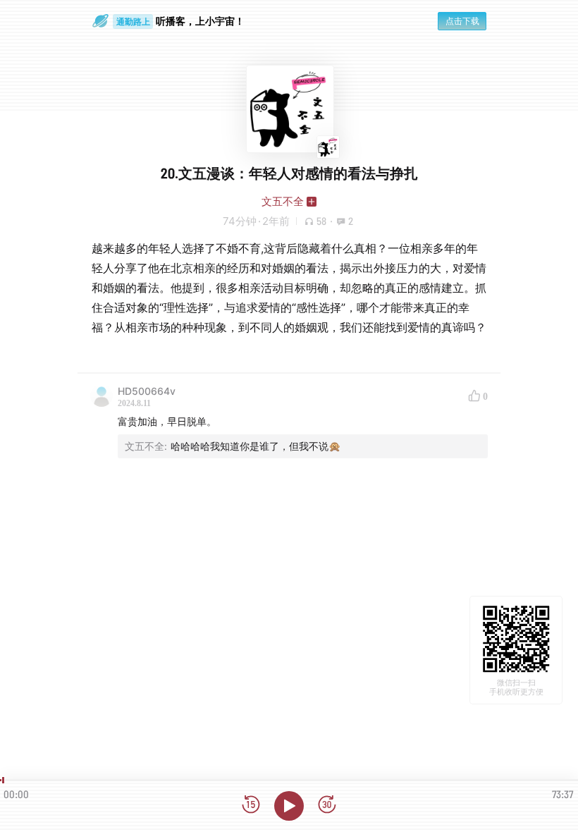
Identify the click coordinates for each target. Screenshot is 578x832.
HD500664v (147, 391)
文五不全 (283, 201)
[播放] (289, 806)
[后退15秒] (251, 805)
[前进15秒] (327, 805)
